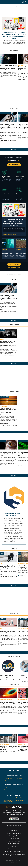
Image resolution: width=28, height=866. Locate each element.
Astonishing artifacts (20, 780)
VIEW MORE (13, 149)
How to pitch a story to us (14, 851)
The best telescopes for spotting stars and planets (8, 801)
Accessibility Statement (14, 825)
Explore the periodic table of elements (8, 790)
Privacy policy (14, 836)
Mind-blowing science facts (20, 800)
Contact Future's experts (14, 828)
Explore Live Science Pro (14, 267)
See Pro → (18, 1)
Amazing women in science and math (20, 788)
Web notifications (14, 843)
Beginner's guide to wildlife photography (20, 798)
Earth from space (20, 778)
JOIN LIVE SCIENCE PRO (14, 164)
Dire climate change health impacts (16, 6)
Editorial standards (14, 849)
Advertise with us (14, 841)
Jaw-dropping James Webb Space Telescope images (8, 788)
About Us (14, 830)
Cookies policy (14, 838)
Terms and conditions (14, 833)
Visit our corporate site (16, 814)
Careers (14, 846)
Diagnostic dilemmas (8, 780)
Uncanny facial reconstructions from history (20, 790)
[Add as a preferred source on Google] (14, 818)
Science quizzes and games (8, 797)
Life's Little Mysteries (8, 778)
